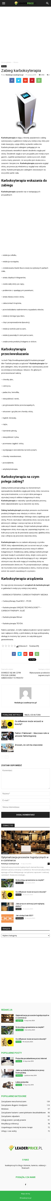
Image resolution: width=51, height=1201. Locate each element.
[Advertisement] (25, 33)
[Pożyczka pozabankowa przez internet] (7, 1061)
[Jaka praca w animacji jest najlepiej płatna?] (7, 906)
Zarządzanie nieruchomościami (13, 1101)
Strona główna (6, 62)
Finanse (18, 1061)
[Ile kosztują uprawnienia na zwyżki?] (7, 883)
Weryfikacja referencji (10, 1123)
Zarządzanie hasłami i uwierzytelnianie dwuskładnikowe (23, 1112)
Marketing (19, 918)
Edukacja (19, 1075)
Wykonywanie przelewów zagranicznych (39, 674)
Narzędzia (19, 883)
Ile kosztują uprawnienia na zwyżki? (30, 880)
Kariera (18, 909)
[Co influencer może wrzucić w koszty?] (7, 724)
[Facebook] (25, 1184)
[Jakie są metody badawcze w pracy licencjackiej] (7, 1073)
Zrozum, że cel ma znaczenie (29, 745)
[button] (47, 3)
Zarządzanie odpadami (10, 1116)
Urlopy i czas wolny (9, 1131)
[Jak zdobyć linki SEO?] (7, 918)
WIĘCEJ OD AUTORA (33, 715)
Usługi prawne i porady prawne (13, 1120)
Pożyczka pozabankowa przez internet (31, 1058)
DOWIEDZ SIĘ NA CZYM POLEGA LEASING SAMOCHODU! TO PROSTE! (12, 675)
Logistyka (5, 853)
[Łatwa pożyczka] (7, 1085)
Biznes (4, 66)
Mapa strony (25, 1194)
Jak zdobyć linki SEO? (24, 916)
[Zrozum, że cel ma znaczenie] (7, 748)
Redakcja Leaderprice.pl (14, 75)
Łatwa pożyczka (22, 1082)
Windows (5, 1109)
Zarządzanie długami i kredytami (14, 1105)
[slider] (8, 645)
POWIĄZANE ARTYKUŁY (12, 715)
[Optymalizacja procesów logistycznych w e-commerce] (25, 842)
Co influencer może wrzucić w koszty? (31, 892)
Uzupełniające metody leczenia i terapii (16, 1127)
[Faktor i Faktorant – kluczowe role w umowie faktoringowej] (7, 736)
